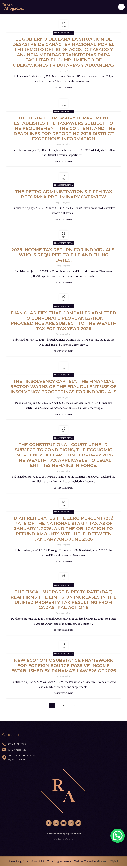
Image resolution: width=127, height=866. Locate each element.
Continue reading (63, 88)
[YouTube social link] (63, 823)
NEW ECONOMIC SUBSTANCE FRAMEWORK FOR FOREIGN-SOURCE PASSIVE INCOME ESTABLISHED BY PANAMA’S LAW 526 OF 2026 (63, 665)
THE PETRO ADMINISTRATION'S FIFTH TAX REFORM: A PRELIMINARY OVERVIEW (63, 194)
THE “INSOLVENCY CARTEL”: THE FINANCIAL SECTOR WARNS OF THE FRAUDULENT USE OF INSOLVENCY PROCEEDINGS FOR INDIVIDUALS (63, 386)
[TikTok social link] (78, 823)
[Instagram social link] (56, 823)
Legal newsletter (63, 32)
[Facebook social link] (49, 823)
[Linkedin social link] (71, 823)
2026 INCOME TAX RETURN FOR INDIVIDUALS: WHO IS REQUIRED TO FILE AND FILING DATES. (63, 255)
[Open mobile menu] (121, 7)
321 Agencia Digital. (107, 861)
